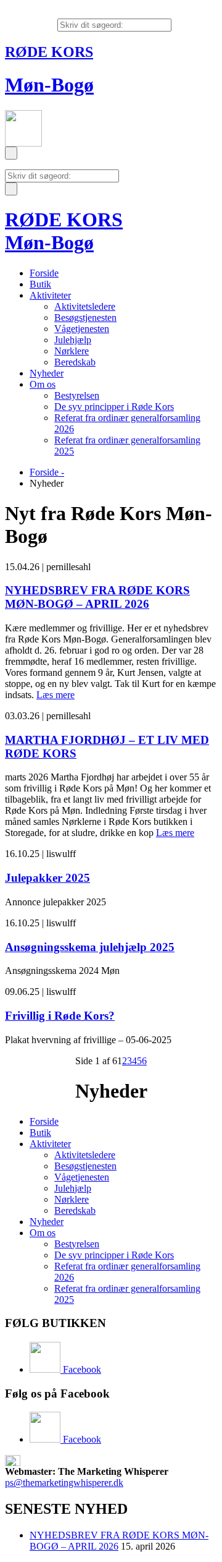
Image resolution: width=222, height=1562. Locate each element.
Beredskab (75, 362)
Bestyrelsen (76, 395)
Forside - (47, 472)
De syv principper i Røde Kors (114, 406)
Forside (44, 273)
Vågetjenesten (81, 328)
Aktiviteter (50, 295)
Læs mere (55, 694)
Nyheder (47, 373)
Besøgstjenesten (85, 317)
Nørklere (71, 351)
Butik (40, 284)
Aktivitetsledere (84, 306)
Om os (43, 384)
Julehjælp (72, 340)
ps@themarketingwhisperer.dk (64, 1482)
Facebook (80, 1369)
